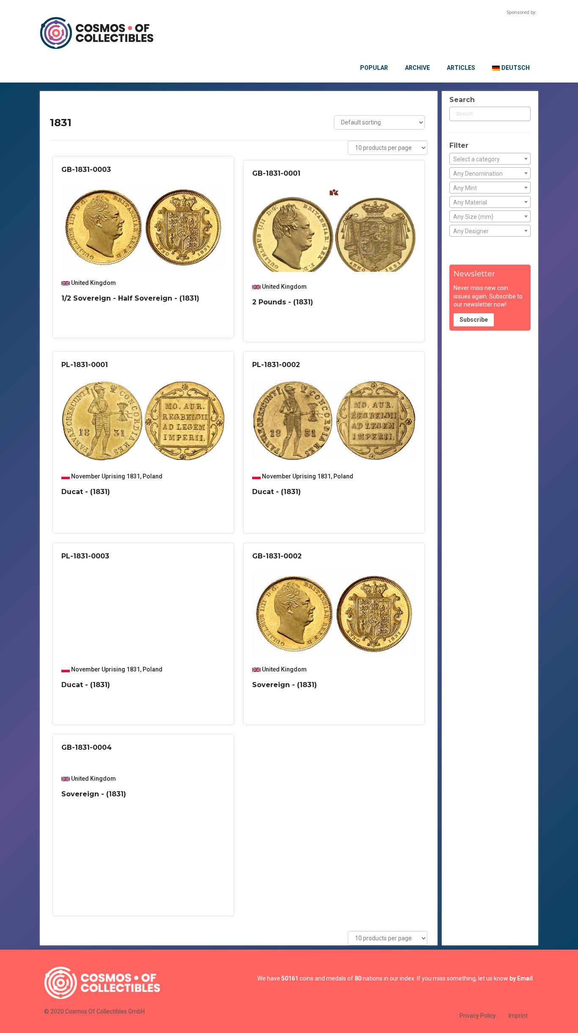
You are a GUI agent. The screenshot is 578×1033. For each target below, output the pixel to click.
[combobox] (490, 159)
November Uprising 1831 (105, 476)
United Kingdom (93, 282)
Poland (152, 476)
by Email (521, 978)
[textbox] (490, 159)
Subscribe (474, 319)
